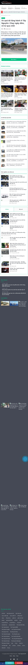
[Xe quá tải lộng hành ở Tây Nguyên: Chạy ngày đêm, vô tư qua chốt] (5, 507)
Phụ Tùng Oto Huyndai (6, 634)
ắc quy (8, 647)
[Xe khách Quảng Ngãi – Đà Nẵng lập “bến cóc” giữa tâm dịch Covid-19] (5, 263)
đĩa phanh (4, 647)
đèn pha (19, 645)
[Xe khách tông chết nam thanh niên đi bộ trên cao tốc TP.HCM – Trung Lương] (7, 73)
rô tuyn (16, 643)
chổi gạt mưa (19, 615)
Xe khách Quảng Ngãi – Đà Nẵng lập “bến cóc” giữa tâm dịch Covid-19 (18, 263)
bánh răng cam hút (10, 613)
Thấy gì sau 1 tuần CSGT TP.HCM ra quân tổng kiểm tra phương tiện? (21, 109)
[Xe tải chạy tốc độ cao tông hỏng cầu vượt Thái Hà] (7, 103)
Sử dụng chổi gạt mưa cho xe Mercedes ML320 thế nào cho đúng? (17, 227)
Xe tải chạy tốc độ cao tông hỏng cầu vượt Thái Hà (7, 109)
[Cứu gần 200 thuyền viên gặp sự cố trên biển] (14, 303)
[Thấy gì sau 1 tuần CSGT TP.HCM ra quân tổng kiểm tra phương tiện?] (21, 103)
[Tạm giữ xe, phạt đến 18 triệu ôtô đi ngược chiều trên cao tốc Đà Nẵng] (23, 351)
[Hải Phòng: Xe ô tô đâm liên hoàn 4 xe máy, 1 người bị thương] (14, 507)
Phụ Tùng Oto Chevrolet (16, 629)
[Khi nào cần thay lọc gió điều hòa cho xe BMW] (5, 239)
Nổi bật (6, 209)
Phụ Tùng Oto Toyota (6, 640)
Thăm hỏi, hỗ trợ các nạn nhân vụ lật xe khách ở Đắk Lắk (20, 79)
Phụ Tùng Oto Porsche (6, 638)
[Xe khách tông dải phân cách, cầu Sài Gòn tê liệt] (5, 251)
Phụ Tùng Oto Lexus (16, 634)
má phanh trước (12, 624)
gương (3, 620)
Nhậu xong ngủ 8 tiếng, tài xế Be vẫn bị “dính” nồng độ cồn (21, 95)
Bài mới (21, 209)
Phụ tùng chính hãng (20, 624)
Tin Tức (8, 15)
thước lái (21, 643)
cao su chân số (12, 615)
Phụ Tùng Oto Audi (5, 627)
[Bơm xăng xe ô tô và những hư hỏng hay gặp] (5, 257)
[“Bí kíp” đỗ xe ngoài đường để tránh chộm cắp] (5, 270)
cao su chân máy (5, 615)
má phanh (19, 622)
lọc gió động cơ (12, 622)
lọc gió (20, 620)
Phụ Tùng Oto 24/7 (22, 653)
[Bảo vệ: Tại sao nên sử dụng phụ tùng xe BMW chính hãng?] (5, 196)
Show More (13, 59)
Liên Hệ (9, 663)
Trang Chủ (4, 15)
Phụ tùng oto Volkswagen (16, 640)
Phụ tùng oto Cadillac (6, 629)
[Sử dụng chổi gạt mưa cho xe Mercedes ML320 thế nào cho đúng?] (5, 190)
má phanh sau (4, 624)
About (14, 655)
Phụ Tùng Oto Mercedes (15, 636)
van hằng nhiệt (4, 645)
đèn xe (23, 645)
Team (17, 655)
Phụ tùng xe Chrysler (6, 643)
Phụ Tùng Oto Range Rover (17, 638)
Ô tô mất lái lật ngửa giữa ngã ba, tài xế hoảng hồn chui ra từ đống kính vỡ (7, 95)
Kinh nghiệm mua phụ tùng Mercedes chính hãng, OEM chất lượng (17, 177)
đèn (10, 645)
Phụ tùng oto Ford (5, 631)
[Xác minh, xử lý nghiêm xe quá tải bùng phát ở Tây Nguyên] (5, 303)
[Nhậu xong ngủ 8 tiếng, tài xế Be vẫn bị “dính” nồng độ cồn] (21, 88)
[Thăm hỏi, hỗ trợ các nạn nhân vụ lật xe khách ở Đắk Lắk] (21, 73)
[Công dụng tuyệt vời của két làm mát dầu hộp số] (5, 184)
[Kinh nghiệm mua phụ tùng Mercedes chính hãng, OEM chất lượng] (5, 177)
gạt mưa (16, 620)
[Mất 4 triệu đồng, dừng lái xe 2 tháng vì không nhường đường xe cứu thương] (5, 245)
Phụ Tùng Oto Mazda (6, 636)
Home (11, 655)
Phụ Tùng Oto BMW (14, 627)
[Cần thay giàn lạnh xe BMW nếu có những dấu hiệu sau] (5, 202)
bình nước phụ (18, 613)
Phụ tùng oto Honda (14, 631)
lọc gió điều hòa (5, 622)
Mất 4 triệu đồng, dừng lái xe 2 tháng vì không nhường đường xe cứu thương (18, 245)
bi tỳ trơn (3, 613)
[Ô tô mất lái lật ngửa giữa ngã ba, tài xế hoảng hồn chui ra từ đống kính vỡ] (7, 88)
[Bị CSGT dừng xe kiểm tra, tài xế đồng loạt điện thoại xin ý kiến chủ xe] (5, 405)
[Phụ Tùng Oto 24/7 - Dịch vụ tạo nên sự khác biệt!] (6, 2)
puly (12, 643)
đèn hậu (14, 645)
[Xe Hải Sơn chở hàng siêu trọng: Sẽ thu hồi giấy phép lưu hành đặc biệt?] (14, 453)
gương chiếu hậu (9, 620)
